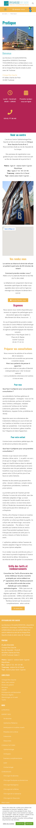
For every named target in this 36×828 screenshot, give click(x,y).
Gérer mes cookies (8, 682)
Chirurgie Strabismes (10, 776)
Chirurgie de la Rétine (11, 789)
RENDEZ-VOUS (19, 9)
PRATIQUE (6, 802)
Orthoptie (7, 754)
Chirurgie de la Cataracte (12, 793)
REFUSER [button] (29, 823)
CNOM (4, 690)
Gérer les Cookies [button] (8, 824)
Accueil (5, 14)
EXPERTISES (6, 714)
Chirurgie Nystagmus (10, 785)
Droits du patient (8, 685)
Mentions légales (7, 695)
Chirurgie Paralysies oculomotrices (15, 780)
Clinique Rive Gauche (9, 75)
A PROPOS (5, 710)
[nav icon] (5, 9)
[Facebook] (30, 8)
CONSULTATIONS (8, 745)
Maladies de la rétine (10, 732)
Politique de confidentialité (11, 692)
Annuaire (5, 687)
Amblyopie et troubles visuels (13, 727)
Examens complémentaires (12, 758)
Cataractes (7, 736)
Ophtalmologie (8, 749)
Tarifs (4, 700)
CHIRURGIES (6, 771)
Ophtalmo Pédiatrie (10, 723)
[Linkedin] (30, 11)
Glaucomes (7, 741)
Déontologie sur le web (10, 697)
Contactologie (8, 767)
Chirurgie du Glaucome (11, 798)
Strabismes (7, 718)
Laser (5, 763)
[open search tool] (33, 3)
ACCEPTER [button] (20, 823)
